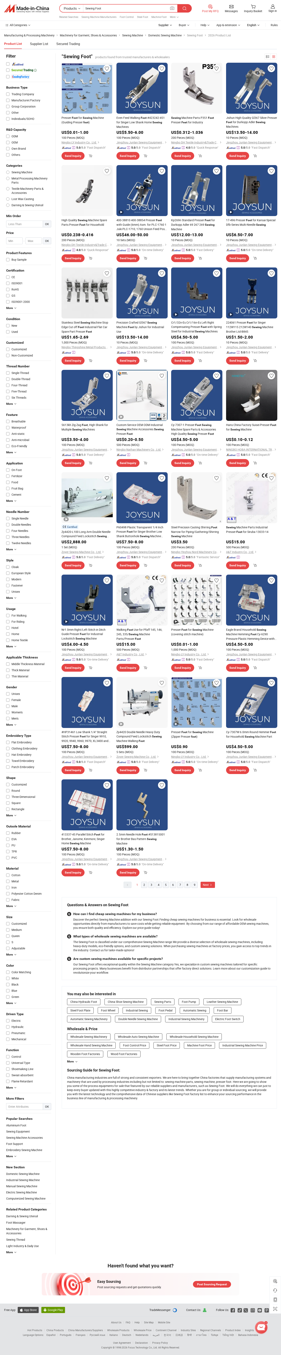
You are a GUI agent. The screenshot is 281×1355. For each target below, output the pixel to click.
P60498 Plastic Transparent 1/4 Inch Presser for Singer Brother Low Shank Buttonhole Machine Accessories (139, 531)
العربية (156, 1334)
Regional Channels (210, 1330)
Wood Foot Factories (124, 1054)
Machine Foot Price (199, 1045)
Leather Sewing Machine (222, 1002)
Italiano (113, 1334)
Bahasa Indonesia (248, 1334)
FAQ (128, 1322)
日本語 (179, 1334)
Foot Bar (222, 1010)
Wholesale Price (142, 1330)
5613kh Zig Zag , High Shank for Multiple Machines (85, 427)
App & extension (226, 25)
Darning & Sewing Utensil (22, 1216)
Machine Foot (159, 17)
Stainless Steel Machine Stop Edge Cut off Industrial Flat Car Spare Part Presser (85, 327)
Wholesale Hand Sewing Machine (91, 1045)
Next (206, 885)
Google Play (53, 1310)
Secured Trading (68, 44)
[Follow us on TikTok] (240, 1310)
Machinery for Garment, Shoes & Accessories (26, 1231)
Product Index (233, 1330)
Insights (249, 1330)
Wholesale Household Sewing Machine (194, 1037)
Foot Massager (16, 1222)
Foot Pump (189, 1002)
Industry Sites (188, 1330)
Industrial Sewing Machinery (186, 1019)
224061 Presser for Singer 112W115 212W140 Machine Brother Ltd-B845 (249, 327)
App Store (28, 1310)
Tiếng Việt (228, 1334)
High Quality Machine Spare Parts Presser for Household (84, 222)
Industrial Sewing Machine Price (242, 1045)
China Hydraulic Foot (83, 1002)
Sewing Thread (15, 1240)
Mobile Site (164, 1322)
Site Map (149, 1322)
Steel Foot (142, 17)
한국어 (167, 1334)
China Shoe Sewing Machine (126, 1002)
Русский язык (97, 1334)
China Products (55, 1330)
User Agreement (122, 1342)
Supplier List (39, 44)
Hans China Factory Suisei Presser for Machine (251, 427)
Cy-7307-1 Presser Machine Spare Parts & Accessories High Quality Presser (193, 429)
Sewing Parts (162, 1002)
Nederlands (142, 1334)
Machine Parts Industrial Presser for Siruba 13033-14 (247, 529)
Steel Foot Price (166, 1045)
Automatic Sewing (194, 1010)
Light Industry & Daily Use (22, 1246)
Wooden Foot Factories (85, 1054)
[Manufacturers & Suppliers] (26, 8)
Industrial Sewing (137, 1010)
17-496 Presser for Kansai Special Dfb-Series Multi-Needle (250, 222)
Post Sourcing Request (212, 1284)
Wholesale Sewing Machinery (88, 1037)
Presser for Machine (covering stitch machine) (192, 632)
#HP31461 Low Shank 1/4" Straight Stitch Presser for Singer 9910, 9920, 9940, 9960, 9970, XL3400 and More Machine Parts (85, 736)
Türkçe (214, 1334)
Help (203, 25)
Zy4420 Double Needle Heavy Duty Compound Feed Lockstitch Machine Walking (139, 736)
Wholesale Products (118, 1330)
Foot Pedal (165, 1010)
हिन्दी (189, 1334)
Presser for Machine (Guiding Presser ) (83, 120)
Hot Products (34, 1330)
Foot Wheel (108, 1010)
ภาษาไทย (201, 1334)
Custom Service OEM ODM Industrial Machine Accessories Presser (140, 429)
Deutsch (126, 1334)
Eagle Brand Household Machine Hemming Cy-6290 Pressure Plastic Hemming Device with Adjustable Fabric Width (250, 634)
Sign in (272, 11)
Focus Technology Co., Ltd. (143, 1347)
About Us (116, 1322)
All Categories (18, 25)
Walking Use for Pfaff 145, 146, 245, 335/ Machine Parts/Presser (139, 634)
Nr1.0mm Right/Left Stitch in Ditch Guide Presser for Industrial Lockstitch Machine (84, 634)
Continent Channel (166, 1330)
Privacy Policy (160, 1342)
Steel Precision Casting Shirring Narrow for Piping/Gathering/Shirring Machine (195, 531)
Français (80, 1334)
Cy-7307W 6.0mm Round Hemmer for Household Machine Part (251, 734)
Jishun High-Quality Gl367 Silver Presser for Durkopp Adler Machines (251, 122)
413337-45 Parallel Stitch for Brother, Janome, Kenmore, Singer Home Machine (83, 838)
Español (51, 1334)
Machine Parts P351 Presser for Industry (192, 120)
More (70, 1061)
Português (65, 1334)
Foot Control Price (134, 1045)
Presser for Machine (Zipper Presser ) (192, 734)
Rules (274, 25)
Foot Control (127, 17)
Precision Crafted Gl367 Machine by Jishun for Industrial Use (140, 327)
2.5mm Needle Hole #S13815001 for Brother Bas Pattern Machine (140, 838)
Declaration (141, 1342)
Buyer (182, 25)
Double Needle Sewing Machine (138, 1019)
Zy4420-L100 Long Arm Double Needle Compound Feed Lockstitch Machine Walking (86, 534)
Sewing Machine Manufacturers (98, 17)
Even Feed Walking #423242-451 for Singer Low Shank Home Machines (140, 122)
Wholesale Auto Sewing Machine (138, 1037)
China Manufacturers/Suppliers (85, 1330)
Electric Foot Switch (227, 1019)
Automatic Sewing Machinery (89, 1019)
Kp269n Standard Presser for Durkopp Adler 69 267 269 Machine (193, 224)
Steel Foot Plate (80, 1010)
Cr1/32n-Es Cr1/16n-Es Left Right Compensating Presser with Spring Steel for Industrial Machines (196, 327)
